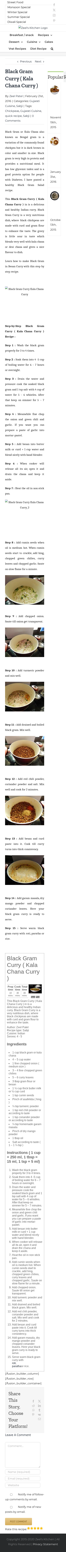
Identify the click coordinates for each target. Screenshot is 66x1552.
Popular (55, 77)
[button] (52, 48)
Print (38, 997)
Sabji (19, 106)
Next (38, 61)
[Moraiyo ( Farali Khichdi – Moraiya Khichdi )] (54, 193)
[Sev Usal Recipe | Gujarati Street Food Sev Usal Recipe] (54, 139)
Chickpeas (12, 111)
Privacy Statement (45, 1544)
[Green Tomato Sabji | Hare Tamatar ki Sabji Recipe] (54, 88)
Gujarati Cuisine (30, 111)
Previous (26, 61)
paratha (16, 1366)
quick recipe (13, 116)
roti (14, 1363)
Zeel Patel (16, 96)
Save (33, 997)
